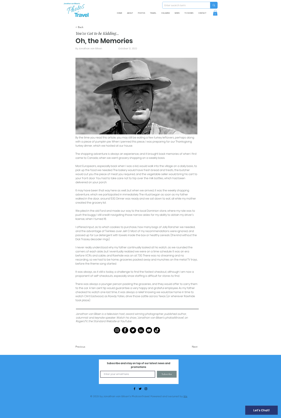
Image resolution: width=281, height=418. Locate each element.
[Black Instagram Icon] (146, 389)
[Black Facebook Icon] (134, 389)
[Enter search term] (213, 5)
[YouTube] (149, 330)
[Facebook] (125, 330)
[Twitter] (133, 330)
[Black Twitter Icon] (140, 389)
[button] (215, 13)
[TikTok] (157, 330)
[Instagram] (117, 330)
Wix (185, 396)
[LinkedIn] (141, 330)
